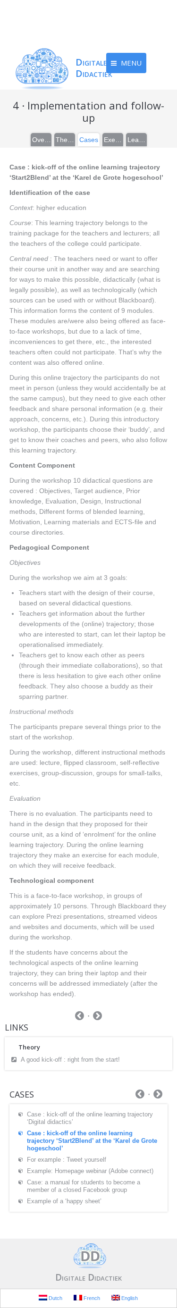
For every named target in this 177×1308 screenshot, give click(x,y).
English (129, 1298)
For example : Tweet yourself (66, 1159)
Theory (65, 139)
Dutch (54, 1298)
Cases (88, 139)
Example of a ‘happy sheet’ (64, 1201)
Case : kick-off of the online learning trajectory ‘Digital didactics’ (90, 1118)
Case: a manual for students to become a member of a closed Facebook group (83, 1186)
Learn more (136, 139)
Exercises (113, 139)
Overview (41, 139)
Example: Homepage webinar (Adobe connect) (90, 1170)
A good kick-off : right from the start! (70, 1059)
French (91, 1298)
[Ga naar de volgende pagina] (97, 1017)
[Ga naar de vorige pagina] (79, 1017)
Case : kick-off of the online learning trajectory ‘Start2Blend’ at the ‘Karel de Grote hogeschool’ (92, 1141)
